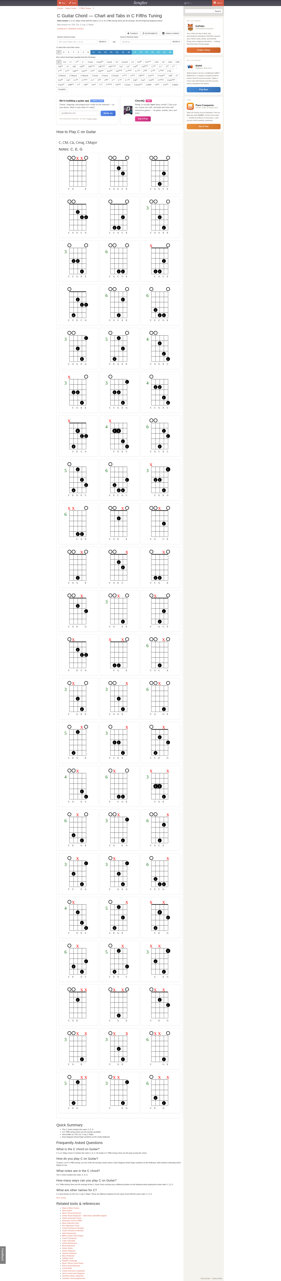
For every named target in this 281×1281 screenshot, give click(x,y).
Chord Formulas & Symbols (73, 1228)
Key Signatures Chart (70, 1226)
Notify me (108, 113)
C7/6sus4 (73, 76)
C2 (132, 62)
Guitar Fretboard (68, 1251)
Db (99, 52)
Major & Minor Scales (70, 1208)
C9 (157, 85)
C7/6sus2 (62, 76)
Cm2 (157, 62)
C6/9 (177, 62)
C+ (71, 62)
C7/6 (169, 71)
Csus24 (125, 62)
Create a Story (203, 50)
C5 (117, 62)
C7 (68, 67)
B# (170, 52)
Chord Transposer (69, 1238)
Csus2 (90, 62)
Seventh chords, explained (72, 1276)
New (63, 3)
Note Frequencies (69, 1233)
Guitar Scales (67, 1248)
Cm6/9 (148, 85)
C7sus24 (115, 76)
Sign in (219, 3)
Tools (74, 3)
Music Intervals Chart (70, 1223)
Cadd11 (175, 85)
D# (141, 52)
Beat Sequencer (68, 1246)
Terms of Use (205, 1278)
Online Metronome (69, 1243)
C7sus (161, 76)
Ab (123, 52)
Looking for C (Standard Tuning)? (70, 29)
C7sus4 (95, 76)
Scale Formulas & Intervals (72, 1231)
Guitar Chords (70, 8)
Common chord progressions (73, 1278)
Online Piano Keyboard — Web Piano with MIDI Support (84, 1216)
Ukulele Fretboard (69, 1253)
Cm (64, 62)
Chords (60, 8)
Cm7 (84, 71)
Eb (105, 52)
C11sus (128, 85)
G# (158, 52)
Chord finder (67, 1268)
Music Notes (67, 1211)
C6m (170, 62)
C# (135, 52)
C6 (163, 62)
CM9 (71, 85)
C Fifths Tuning (85, 8)
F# (152, 52)
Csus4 (109, 62)
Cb (93, 52)
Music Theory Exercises (71, 1213)
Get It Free (143, 119)
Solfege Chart (67, 1258)
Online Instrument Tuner (71, 1218)
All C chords (61, 1198)
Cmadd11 (62, 89)
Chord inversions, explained (73, 1271)
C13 (165, 85)
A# (164, 52)
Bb (129, 52)
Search (102, 42)
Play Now (203, 89)
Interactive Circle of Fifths (72, 1221)
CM (60, 66)
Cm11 (171, 80)
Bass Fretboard (68, 1256)
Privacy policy (92, 119)
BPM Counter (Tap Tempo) (72, 1236)
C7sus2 (105, 76)
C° (83, 62)
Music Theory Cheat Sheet (72, 1263)
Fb (111, 52)
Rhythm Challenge (69, 1261)
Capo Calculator (68, 1241)
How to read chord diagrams (73, 1273)
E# (147, 52)
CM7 (75, 71)
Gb (117, 52)
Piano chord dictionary (71, 1266)
